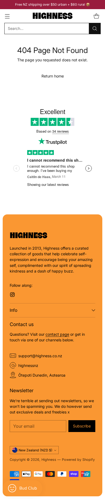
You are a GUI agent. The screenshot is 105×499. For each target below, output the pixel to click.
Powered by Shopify (78, 460)
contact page (57, 334)
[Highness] (52, 16)
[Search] (95, 28)
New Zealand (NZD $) (35, 450)
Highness (48, 460)
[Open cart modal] (96, 16)
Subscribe (82, 426)
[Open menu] (7, 16)
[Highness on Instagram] (12, 295)
